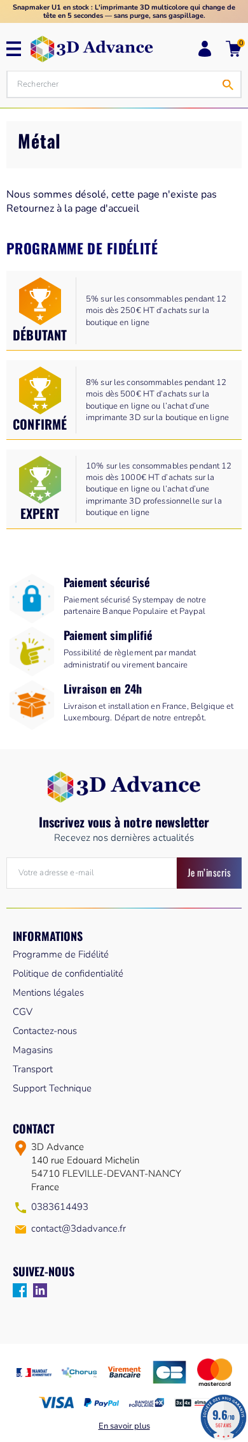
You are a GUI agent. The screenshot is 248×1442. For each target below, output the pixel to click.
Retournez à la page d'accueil (72, 208)
